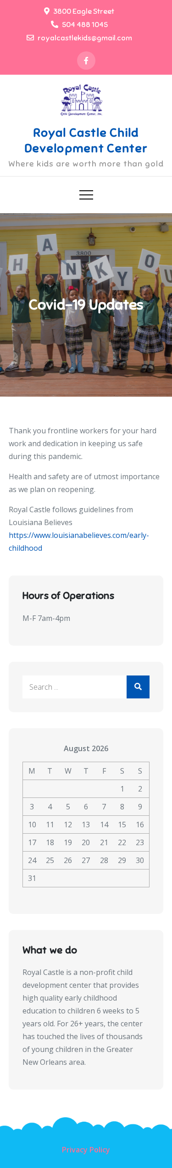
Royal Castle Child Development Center (86, 140)
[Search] (138, 686)
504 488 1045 (85, 24)
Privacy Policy (86, 1150)
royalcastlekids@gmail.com (85, 38)
